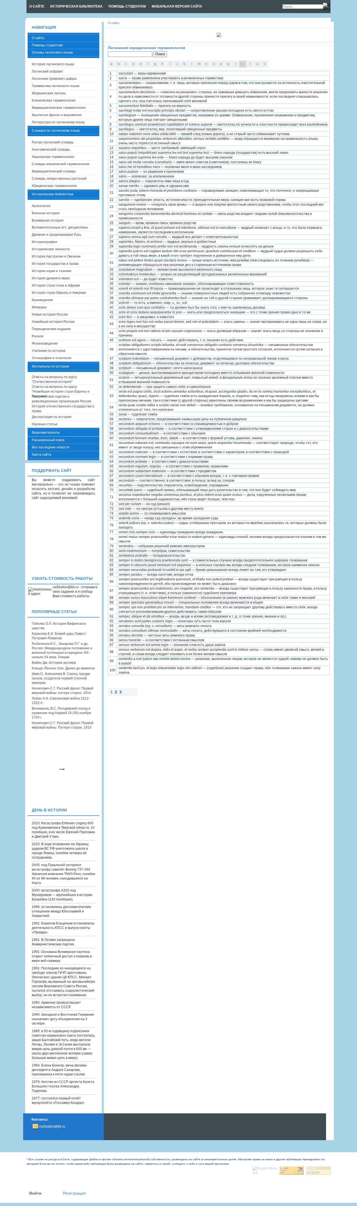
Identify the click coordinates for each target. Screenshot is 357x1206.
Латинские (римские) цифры (54, 79)
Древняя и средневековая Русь (56, 235)
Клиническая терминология (54, 100)
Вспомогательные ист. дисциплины (60, 227)
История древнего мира (51, 278)
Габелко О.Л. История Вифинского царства (59, 626)
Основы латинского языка (52, 52)
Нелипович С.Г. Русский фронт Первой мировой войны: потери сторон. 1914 (62, 690)
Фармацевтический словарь (54, 171)
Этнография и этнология (51, 358)
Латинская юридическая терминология (146, 47)
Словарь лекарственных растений (59, 179)
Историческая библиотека (52, 194)
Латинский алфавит (47, 71)
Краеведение (42, 300)
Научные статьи (44, 424)
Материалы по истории (50, 366)
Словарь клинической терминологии (61, 164)
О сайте (38, 38)
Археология (41, 206)
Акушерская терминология (53, 157)
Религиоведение (45, 343)
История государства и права (55, 264)
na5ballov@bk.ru (52, 1126)
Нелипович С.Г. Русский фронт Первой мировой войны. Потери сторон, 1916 (62, 725)
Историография (44, 242)
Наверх (143, 692)
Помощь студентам (47, 45)
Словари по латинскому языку (56, 131)
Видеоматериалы (46, 432)
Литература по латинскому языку (58, 122)
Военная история (46, 213)
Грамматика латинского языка (55, 86)
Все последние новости (50, 447)
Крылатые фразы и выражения (57, 115)
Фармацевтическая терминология (59, 108)
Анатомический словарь (51, 150)
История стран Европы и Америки (59, 293)
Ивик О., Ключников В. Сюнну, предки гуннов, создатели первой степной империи (61, 678)
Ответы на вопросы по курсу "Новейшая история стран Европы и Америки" (61, 389)
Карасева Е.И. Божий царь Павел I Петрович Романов (59, 636)
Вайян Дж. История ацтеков (54, 663)
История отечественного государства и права (63, 408)
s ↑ (243, 64)
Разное (38, 336)
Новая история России (50, 314)
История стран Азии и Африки (56, 285)
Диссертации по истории (51, 417)
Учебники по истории (49, 351)
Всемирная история (48, 220)
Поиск (160, 54)
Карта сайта (41, 455)
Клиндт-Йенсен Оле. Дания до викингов (63, 668)
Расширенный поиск (48, 440)
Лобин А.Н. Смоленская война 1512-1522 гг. (61, 700)
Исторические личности (51, 249)
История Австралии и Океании (56, 256)
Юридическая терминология (54, 186)
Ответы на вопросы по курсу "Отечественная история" (54, 379)
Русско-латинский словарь (53, 142)
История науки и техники (51, 271)
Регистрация (74, 1193)
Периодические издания (51, 329)
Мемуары (39, 307)
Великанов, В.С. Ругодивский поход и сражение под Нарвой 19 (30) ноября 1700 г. (61, 713)
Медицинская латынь (49, 93)
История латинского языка (53, 64)
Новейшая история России (53, 322)
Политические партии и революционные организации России (61, 399)
